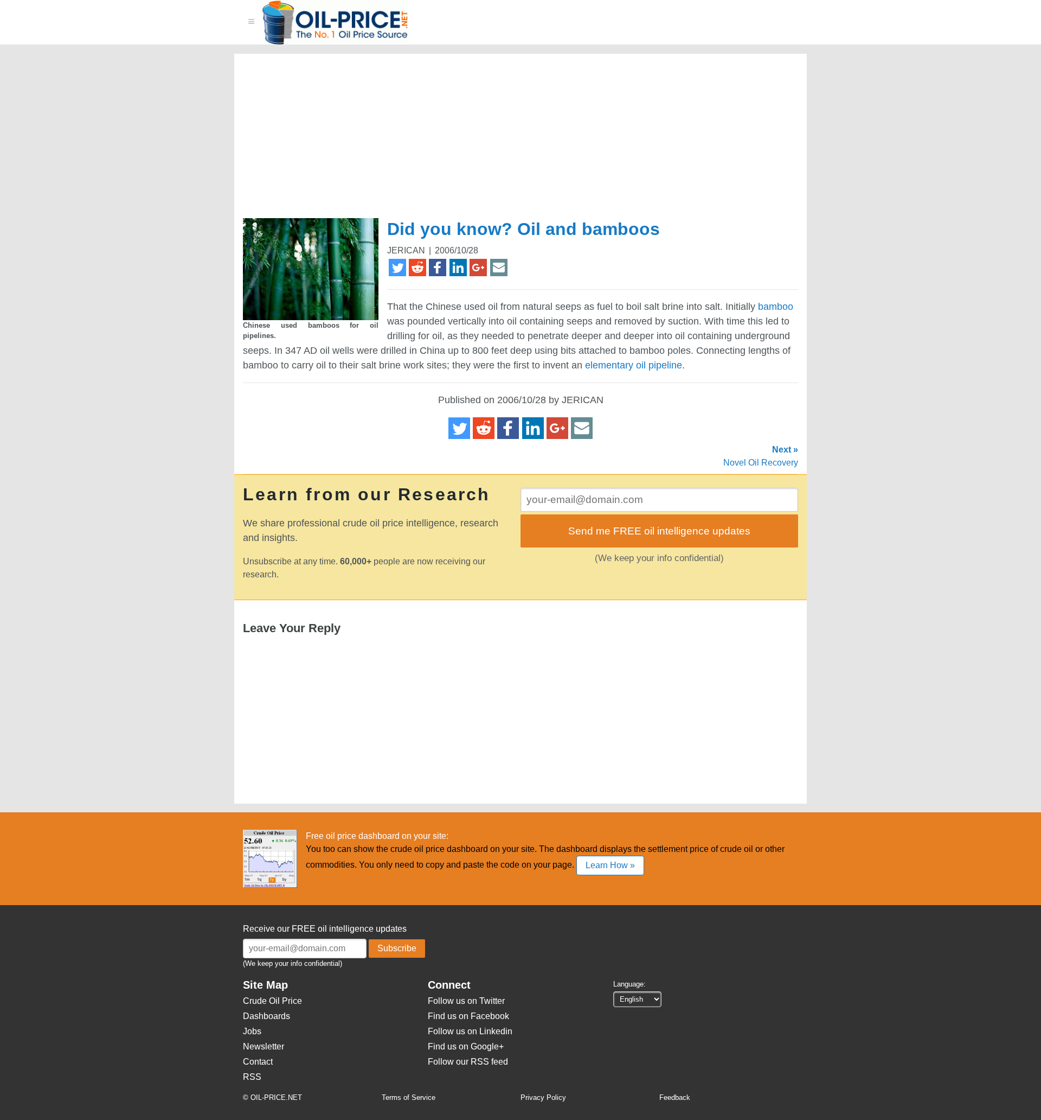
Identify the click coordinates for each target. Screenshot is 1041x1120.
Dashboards (266, 1016)
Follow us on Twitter (466, 1001)
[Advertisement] (507, 141)
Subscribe (396, 948)
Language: (629, 984)
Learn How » (610, 865)
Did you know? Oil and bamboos (523, 229)
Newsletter (263, 1046)
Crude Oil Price (272, 1001)
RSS (252, 1076)
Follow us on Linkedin (470, 1031)
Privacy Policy (543, 1097)
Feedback (674, 1097)
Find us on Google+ (466, 1046)
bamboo (775, 306)
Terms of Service (408, 1097)
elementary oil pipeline (633, 365)
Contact (258, 1061)
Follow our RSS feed (468, 1061)
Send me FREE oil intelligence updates (659, 531)
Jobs (252, 1031)
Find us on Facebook (468, 1016)
